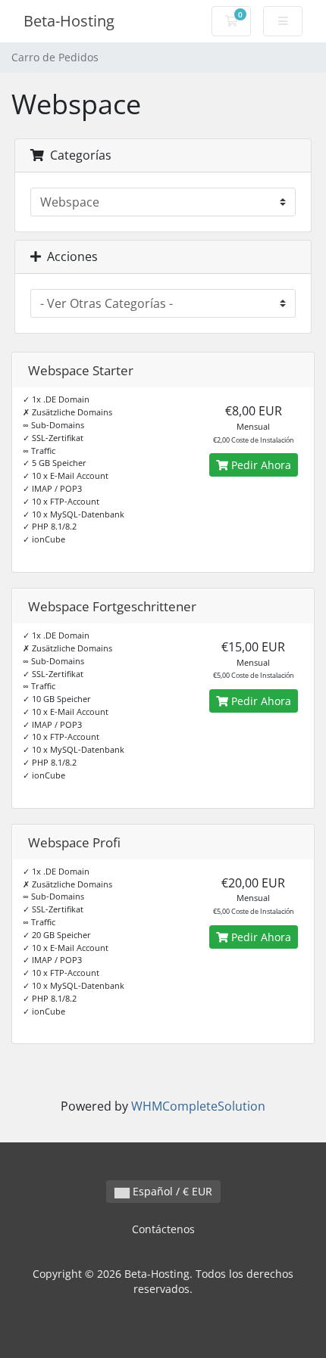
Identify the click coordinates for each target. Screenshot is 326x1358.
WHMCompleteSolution (198, 1106)
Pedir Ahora (259, 465)
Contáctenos (163, 1229)
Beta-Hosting (69, 21)
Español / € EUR (171, 1191)
